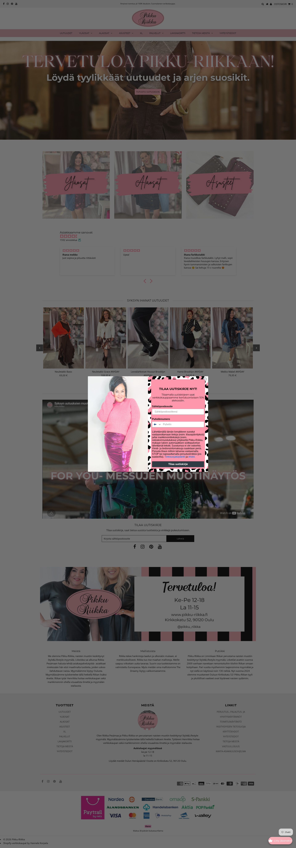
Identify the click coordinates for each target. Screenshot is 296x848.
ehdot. (191, 456)
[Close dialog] (205, 379)
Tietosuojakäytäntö (174, 456)
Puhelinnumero (161, 419)
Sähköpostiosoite (162, 406)
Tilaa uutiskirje (178, 464)
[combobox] (156, 424)
